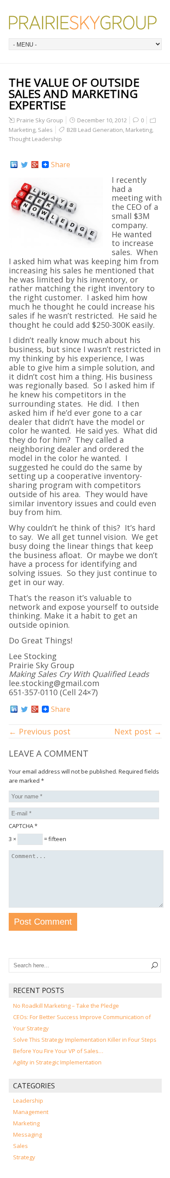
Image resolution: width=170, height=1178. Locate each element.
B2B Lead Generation (95, 130)
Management (30, 1112)
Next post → (138, 731)
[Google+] (35, 164)
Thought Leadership (35, 139)
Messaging (27, 1134)
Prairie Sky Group (40, 120)
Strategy (24, 1157)
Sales (45, 130)
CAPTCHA (23, 826)
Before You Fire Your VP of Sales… (58, 1051)
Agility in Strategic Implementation (57, 1062)
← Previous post (40, 731)
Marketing (22, 130)
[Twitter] (24, 164)
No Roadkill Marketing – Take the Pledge (66, 1006)
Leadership (28, 1100)
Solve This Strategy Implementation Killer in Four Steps (84, 1039)
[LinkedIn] (14, 164)
